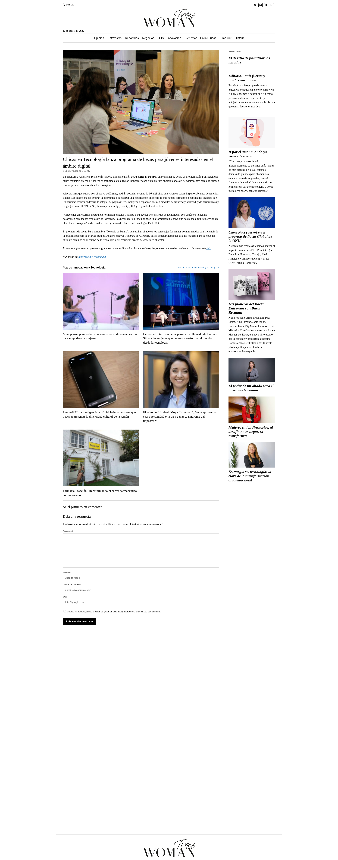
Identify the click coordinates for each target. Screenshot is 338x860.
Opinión (99, 38)
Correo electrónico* (72, 584)
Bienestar (191, 38)
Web (65, 597)
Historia (240, 38)
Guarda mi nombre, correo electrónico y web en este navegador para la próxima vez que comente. (114, 611)
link (208, 248)
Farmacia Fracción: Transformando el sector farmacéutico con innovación (100, 493)
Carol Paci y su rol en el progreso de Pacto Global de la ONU (250, 236)
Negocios (148, 38)
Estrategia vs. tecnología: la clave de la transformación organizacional (250, 476)
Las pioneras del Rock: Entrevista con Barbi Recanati (246, 308)
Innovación (174, 38)
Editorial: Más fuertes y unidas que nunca (247, 78)
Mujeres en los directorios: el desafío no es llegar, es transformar (251, 431)
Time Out (225, 38)
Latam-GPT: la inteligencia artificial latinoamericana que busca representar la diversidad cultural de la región (99, 414)
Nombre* (67, 572)
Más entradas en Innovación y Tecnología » (198, 267)
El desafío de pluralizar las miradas (249, 60)
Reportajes (132, 38)
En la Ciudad (208, 38)
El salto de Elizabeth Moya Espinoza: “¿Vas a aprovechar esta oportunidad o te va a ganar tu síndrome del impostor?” (180, 417)
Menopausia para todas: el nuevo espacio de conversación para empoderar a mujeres (100, 336)
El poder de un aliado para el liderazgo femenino (251, 388)
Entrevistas (114, 38)
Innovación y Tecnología (92, 256)
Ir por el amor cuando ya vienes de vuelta (248, 154)
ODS (161, 38)
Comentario (68, 531)
